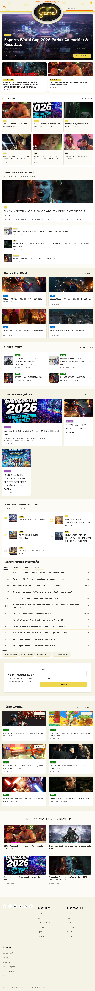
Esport (40, 932)
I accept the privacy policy (52, 679)
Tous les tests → (86, 273)
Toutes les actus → (86, 98)
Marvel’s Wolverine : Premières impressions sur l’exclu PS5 (38, 620)
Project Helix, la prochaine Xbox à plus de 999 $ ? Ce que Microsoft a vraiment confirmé (46, 605)
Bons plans (39, 567)
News (6, 567)
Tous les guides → (86, 347)
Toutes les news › (10, 654)
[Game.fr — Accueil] (47, 12)
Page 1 (5, 650)
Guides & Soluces (44, 923)
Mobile (69, 936)
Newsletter (7, 962)
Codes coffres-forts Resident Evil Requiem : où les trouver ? (39, 626)
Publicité (6, 976)
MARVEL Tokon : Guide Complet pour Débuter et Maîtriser (37, 598)
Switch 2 (70, 932)
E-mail (42, 670)
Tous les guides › (43, 654)
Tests (15, 567)
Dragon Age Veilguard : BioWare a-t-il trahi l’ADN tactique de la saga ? (42, 592)
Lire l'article (82, 56)
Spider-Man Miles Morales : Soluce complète (32, 613)
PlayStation (71, 913)
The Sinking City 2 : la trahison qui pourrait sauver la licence (38, 579)
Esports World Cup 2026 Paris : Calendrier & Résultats (46, 42)
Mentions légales (9, 967)
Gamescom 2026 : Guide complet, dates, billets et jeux (36, 585)
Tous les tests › (27, 654)
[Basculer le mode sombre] (91, 3)
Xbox (69, 923)
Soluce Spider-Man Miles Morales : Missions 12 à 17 (34, 639)
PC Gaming (42, 936)
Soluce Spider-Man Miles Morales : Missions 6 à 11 (34, 645)
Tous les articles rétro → (82, 707)
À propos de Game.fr (10, 953)
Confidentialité (8, 971)
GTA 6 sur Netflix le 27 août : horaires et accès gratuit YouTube (40, 633)
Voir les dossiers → (85, 395)
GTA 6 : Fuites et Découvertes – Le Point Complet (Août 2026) (39, 573)
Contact (6, 957)
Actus (40, 913)
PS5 (68, 918)
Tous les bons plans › (61, 654)
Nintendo (70, 927)
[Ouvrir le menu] (4, 6)
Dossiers (26, 567)
